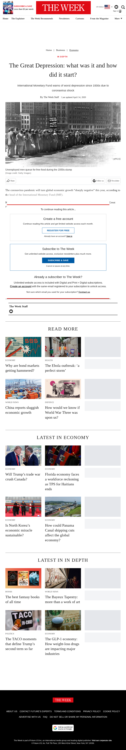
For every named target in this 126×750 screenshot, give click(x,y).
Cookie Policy (111, 711)
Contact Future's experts (36, 711)
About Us (11, 711)
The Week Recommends (42, 18)
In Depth (62, 57)
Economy (74, 50)
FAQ (45, 717)
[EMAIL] (11, 311)
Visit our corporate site (102, 740)
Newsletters (64, 18)
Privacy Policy (92, 711)
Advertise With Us (30, 717)
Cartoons (80, 18)
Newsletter (115, 181)
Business (60, 50)
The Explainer (18, 18)
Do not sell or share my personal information (78, 717)
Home (49, 50)
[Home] (5, 18)
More (117, 18)
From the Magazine (99, 18)
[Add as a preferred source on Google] (63, 728)
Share (12, 181)
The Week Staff (51, 97)
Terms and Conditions (67, 711)
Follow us (100, 181)
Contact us (84, 292)
